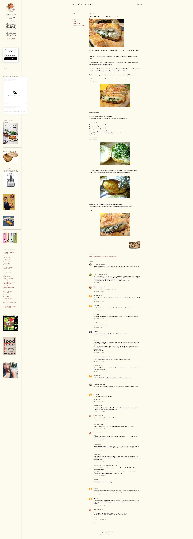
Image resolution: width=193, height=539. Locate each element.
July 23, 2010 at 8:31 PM (99, 335)
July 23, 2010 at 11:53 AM (99, 309)
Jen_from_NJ (97, 295)
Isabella (95, 454)
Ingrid (95, 322)
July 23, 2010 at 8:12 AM (99, 269)
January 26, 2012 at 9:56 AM (100, 475)
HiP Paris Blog (7, 259)
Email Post (95, 254)
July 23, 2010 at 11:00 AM (99, 301)
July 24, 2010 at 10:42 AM (99, 379)
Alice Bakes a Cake (8, 267)
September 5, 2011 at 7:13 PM (100, 428)
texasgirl (96, 375)
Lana (95, 340)
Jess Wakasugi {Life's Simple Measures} (104, 465)
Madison (96, 444)
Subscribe (10, 59)
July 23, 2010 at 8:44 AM (99, 282)
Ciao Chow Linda (98, 384)
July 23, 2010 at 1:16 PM (99, 318)
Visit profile (11, 39)
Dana (95, 314)
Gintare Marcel (111, 534)
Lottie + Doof (6, 263)
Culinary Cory (97, 365)
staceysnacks (16, 111)
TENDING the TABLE (8, 278)
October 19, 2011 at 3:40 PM (100, 450)
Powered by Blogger (108, 531)
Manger (5, 274)
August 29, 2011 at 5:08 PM (99, 420)
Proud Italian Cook (8, 256)
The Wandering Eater (8, 287)
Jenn (95, 488)
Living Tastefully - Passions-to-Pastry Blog (10, 307)
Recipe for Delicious (99, 274)
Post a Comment (93, 522)
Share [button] (73, 13)
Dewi (95, 305)
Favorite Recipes (76, 23)
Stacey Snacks (88, 4)
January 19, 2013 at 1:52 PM (99, 505)
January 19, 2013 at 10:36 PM (100, 519)
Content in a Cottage (8, 271)
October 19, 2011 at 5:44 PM (99, 461)
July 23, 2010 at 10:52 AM (99, 291)
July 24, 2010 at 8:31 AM (99, 371)
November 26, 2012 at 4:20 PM (100, 494)
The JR (95, 394)
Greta (95, 498)
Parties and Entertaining (78, 25)
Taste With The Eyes (8, 252)
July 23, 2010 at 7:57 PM (99, 327)
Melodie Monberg (98, 264)
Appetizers (75, 19)
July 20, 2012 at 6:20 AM (99, 484)
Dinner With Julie (7, 291)
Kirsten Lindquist (98, 287)
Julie (95, 331)
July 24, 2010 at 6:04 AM (99, 361)
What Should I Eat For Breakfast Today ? (9, 283)
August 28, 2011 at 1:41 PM (99, 411)
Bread (74, 21)
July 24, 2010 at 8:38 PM (99, 390)
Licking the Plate (7, 298)
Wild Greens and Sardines (9, 302)
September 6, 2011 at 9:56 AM (100, 440)
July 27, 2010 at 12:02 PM (99, 401)
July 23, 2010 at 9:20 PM (99, 352)
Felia (95, 479)
